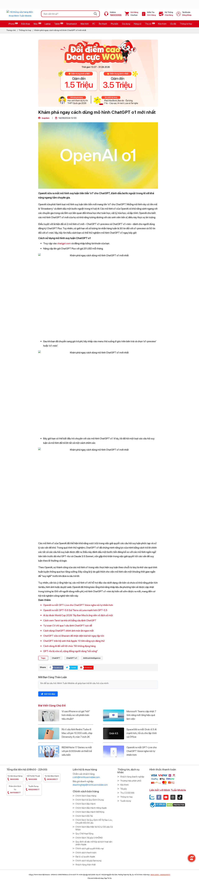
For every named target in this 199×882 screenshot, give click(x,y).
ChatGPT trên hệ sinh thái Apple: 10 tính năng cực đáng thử (74, 640)
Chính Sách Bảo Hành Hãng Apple (91, 808)
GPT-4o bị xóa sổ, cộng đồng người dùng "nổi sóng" (70, 651)
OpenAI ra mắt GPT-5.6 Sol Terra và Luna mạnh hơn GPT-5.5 (75, 610)
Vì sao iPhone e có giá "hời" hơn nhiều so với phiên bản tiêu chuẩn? (76, 715)
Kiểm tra (151, 13)
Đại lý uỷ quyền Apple (85, 856)
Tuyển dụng (33, 788)
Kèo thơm (124, 784)
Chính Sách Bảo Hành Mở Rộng (90, 812)
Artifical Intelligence (91, 658)
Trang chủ (11, 30)
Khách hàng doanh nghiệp (132, 776)
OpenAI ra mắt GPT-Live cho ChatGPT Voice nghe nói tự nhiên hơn (78, 605)
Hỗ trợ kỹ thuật (33, 777)
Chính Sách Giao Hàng (86, 795)
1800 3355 (154, 874)
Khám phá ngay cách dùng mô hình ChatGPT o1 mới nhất (60, 30)
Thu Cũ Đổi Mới (127, 793)
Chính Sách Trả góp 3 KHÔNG (89, 837)
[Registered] (157, 804)
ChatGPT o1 (71, 658)
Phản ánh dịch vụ (15, 789)
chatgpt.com (64, 243)
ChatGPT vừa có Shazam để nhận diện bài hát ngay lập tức (73, 635)
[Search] (95, 14)
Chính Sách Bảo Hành (86, 804)
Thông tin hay (25, 30)
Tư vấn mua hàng (15, 777)
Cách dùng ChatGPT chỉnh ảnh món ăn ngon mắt (68, 630)
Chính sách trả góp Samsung (88, 860)
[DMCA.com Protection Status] (175, 804)
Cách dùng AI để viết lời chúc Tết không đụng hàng (69, 646)
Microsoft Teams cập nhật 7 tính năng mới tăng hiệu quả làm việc (141, 715)
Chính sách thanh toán (86, 852)
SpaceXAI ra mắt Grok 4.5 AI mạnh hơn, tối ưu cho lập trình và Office (142, 733)
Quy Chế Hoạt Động (84, 833)
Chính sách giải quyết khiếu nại (90, 848)
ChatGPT (56, 658)
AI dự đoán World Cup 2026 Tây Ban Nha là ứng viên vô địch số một (78, 615)
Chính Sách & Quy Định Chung (90, 800)
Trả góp (123, 788)
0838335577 (165, 874)
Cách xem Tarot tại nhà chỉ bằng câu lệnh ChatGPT (69, 620)
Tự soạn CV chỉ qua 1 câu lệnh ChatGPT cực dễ (67, 625)
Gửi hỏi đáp (49, 694)
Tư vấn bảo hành (52, 777)
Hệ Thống (169, 13)
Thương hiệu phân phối (130, 780)
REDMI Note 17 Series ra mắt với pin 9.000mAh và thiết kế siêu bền (77, 751)
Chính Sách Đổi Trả (84, 816)
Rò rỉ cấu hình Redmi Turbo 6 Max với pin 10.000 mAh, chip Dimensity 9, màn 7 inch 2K (77, 733)
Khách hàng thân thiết (86, 864)
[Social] (158, 797)
